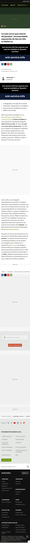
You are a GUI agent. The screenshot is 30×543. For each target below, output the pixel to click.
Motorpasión (19, 502)
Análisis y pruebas (7, 436)
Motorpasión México (21, 532)
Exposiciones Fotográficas (23, 271)
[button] (11, 77)
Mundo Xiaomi (5, 490)
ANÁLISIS (12, 5)
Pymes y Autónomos (21, 514)
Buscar (27, 466)
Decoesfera (5, 514)
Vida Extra (18, 483)
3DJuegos (18, 481)
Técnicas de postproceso (5, 443)
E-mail (11, 64)
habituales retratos (12, 229)
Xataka (3, 481)
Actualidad (18, 442)
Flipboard (8, 64)
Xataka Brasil (5, 527)
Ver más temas (6, 460)
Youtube (14, 422)
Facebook (2, 64)
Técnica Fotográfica (7, 450)
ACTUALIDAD (4, 5)
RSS (21, 422)
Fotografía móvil (20, 439)
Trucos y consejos (20, 436)
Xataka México (5, 525)
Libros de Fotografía (7, 447)
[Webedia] (26, 1)
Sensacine (18, 491)
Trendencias (5, 512)
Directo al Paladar (6, 502)
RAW (17, 455)
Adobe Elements (6, 455)
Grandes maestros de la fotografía (21, 451)
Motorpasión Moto (20, 504)
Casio (4, 26)
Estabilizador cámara (18, 416)
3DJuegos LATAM (20, 525)
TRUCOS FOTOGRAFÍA (23, 5)
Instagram (17, 422)
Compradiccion (5, 517)
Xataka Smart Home (7, 488)
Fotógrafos (10, 271)
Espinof (17, 494)
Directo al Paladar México (6, 532)
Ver (16, 345)
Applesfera (4, 486)
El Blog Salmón (19, 512)
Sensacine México (20, 527)
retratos (14, 245)
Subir (24, 473)
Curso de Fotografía (21, 447)
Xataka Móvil (5, 483)
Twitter (5, 64)
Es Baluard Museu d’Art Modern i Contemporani (12, 117)
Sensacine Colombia (21, 529)
